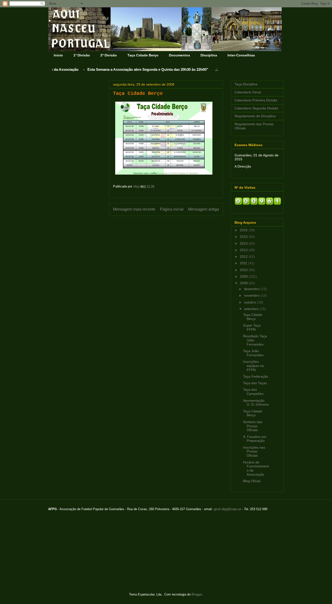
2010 (244, 270)
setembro (252, 309)
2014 (244, 243)
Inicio (58, 55)
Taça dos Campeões (253, 392)
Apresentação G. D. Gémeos (256, 403)
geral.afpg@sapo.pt (227, 509)
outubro (250, 302)
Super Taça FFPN (252, 327)
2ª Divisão (108, 55)
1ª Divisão (81, 55)
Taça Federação (255, 376)
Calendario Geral (248, 92)
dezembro (252, 289)
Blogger (197, 594)
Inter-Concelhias (241, 55)
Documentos (179, 55)
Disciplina (209, 55)
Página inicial (171, 209)
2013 (244, 250)
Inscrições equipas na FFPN (253, 366)
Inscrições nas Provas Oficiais (254, 451)
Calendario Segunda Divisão (256, 108)
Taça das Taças (255, 383)
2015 (244, 237)
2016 (244, 230)
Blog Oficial (251, 481)
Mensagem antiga (203, 209)
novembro (252, 295)
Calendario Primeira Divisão (256, 100)
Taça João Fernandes (253, 353)
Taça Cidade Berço (142, 55)
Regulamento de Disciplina (255, 116)
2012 (244, 256)
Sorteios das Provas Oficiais (252, 426)
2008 (244, 283)
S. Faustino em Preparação (254, 439)
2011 (244, 263)
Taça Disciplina (246, 84)
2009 (244, 276)
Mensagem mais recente (134, 209)
